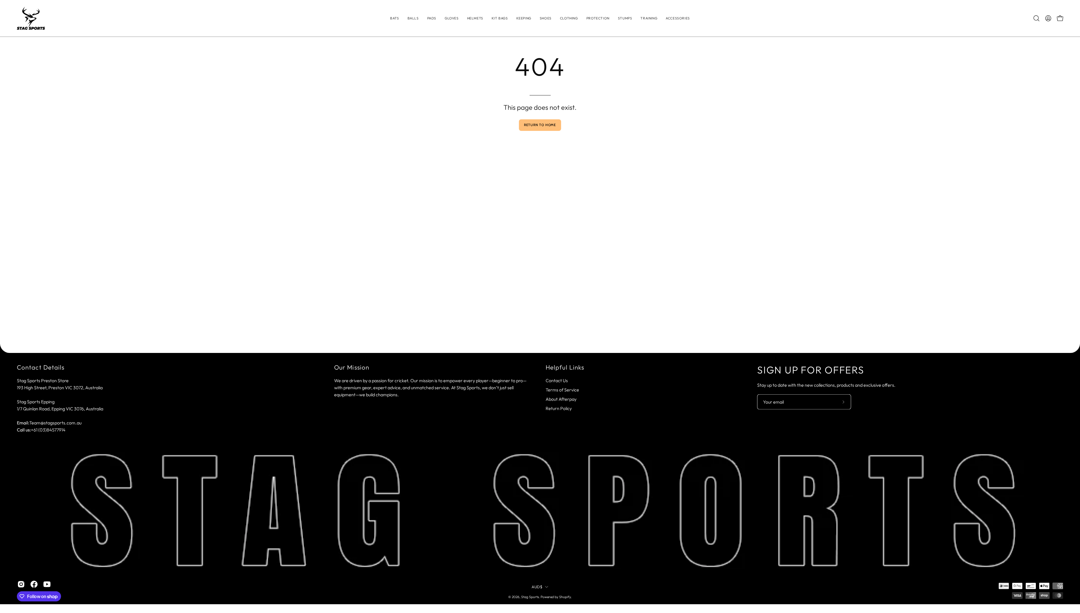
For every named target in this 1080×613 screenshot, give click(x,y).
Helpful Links (565, 367)
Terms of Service (562, 389)
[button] (569, 18)
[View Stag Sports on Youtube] (47, 584)
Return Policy (559, 408)
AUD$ (537, 586)
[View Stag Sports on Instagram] (21, 584)
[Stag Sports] (31, 18)
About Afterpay (561, 399)
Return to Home (540, 125)
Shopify (565, 597)
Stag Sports (530, 597)
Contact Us (557, 380)
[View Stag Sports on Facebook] (34, 584)
